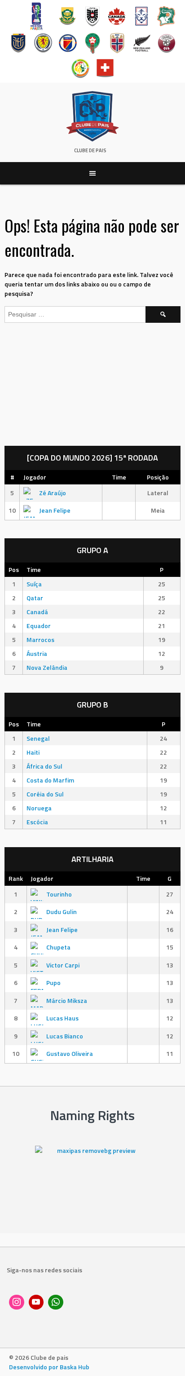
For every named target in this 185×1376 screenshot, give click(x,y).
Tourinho (59, 894)
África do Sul (44, 766)
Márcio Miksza (66, 1000)
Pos (14, 569)
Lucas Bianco (64, 1036)
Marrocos (40, 639)
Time (119, 477)
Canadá (37, 611)
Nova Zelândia (46, 667)
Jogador (34, 477)
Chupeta (58, 947)
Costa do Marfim (50, 780)
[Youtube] (36, 1302)
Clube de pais (90, 150)
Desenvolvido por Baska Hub (49, 1367)
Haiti (33, 752)
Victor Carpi (62, 965)
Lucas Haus (62, 1018)
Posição (158, 477)
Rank (16, 878)
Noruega (39, 808)
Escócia (37, 821)
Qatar (34, 597)
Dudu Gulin (61, 911)
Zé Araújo (52, 492)
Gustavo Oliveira (69, 1053)
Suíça (34, 584)
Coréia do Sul (45, 794)
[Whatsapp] (56, 1302)
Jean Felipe (54, 510)
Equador (38, 625)
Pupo (53, 982)
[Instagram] (16, 1302)
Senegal (38, 738)
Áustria (36, 653)
